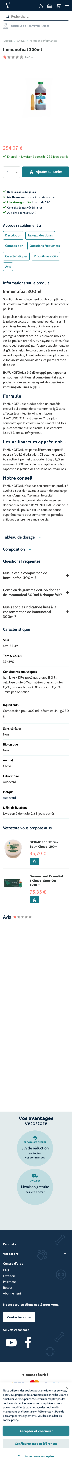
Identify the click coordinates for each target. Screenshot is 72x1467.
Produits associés (46, 256)
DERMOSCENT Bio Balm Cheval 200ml (44, 844)
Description (13, 235)
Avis (8, 266)
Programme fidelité (35, 1142)
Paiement (9, 1282)
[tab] (13, 235)
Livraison (35, 1180)
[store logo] (17, 5)
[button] (67, 5)
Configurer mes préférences (36, 1443)
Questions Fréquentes (45, 246)
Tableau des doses (40, 235)
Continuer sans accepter (36, 1456)
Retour (7, 1287)
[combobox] (36, 17)
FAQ (6, 1270)
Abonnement (12, 1293)
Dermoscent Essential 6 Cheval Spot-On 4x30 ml (46, 880)
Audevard (9, 798)
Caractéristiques (16, 256)
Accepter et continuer (36, 1431)
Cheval (21, 40)
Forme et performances (43, 40)
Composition (14, 246)
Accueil (8, 40)
